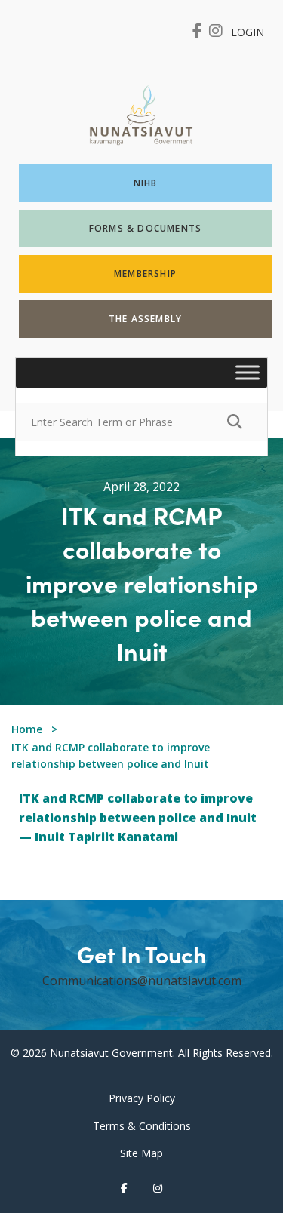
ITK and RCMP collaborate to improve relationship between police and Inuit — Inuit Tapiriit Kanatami (138, 817)
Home (26, 729)
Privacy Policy (142, 1098)
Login (247, 32)
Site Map (141, 1153)
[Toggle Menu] (247, 373)
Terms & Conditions (142, 1126)
